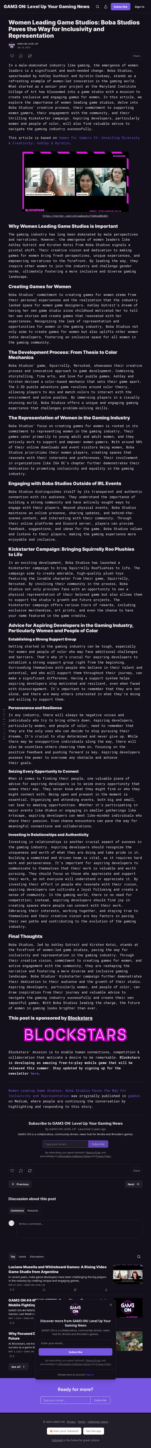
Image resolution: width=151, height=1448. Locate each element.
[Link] (3, 226)
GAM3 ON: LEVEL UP (27, 44)
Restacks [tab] (32, 1210)
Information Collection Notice (74, 1364)
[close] (111, 1305)
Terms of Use (93, 1360)
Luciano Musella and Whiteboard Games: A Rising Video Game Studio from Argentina (57, 1269)
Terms (81, 1422)
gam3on (134, 1096)
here (35, 1073)
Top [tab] (13, 1256)
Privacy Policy (103, 1364)
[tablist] (24, 1210)
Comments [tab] (17, 1210)
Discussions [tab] (37, 1256)
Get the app (93, 1431)
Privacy (71, 1422)
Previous (23, 1184)
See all (15, 1367)
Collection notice (98, 1422)
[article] (75, 1278)
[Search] (97, 6)
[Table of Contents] (4, 724)
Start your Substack (65, 1431)
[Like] (12, 56)
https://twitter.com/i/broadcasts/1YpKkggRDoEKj (75, 216)
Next (131, 1184)
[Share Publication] (105, 6)
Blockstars (80, 1018)
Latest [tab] (22, 1256)
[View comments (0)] (21, 56)
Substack (57, 1440)
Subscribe (120, 6)
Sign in (139, 6)
